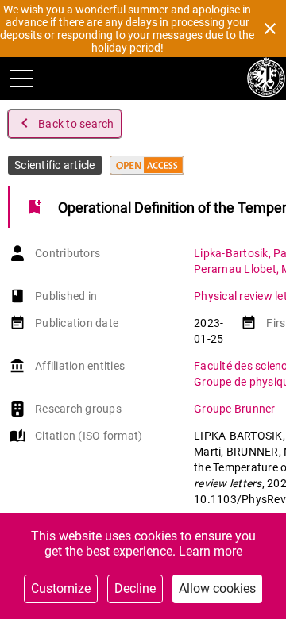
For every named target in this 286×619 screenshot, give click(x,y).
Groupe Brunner (235, 408)
